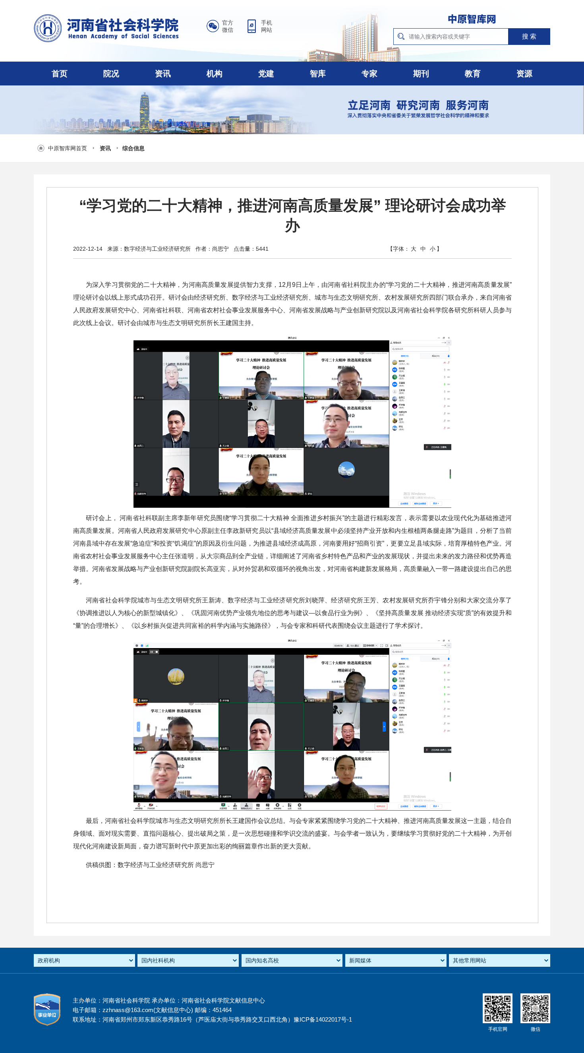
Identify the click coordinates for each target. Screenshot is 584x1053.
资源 (524, 73)
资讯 (163, 73)
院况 (111, 73)
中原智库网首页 (67, 148)
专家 (369, 73)
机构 (214, 73)
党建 (266, 73)
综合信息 (133, 148)
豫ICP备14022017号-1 (323, 1019)
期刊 (421, 73)
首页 (60, 73)
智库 (318, 73)
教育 (473, 73)
